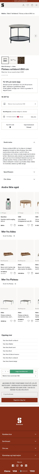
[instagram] (17, 466)
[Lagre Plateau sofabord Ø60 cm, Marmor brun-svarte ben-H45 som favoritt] (36, 371)
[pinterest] (22, 466)
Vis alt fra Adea (7, 236)
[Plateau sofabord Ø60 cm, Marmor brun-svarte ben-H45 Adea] (19, 35)
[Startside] (2, 5)
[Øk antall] (8, 371)
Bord (8, 13)
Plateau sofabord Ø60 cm (26, 13)
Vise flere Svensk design (10, 361)
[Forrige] (3, 36)
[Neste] (36, 36)
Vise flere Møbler (8, 344)
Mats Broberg (5, 66)
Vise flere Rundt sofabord (10, 340)
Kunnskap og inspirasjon (11, 455)
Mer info (33, 117)
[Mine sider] (23, 5)
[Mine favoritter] (28, 5)
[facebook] (13, 466)
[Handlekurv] (32, 5)
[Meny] (36, 5)
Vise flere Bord (7, 351)
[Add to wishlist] (11, 225)
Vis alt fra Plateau (8, 283)
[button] (4, 75)
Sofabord (15, 13)
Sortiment (6, 441)
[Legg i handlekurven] (15, 225)
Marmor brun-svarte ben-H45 (11, 376)
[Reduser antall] (2, 371)
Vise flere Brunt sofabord (10, 358)
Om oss (5, 448)
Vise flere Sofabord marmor (11, 354)
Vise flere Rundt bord (9, 347)
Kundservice (7, 434)
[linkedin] (26, 466)
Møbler (3, 13)
